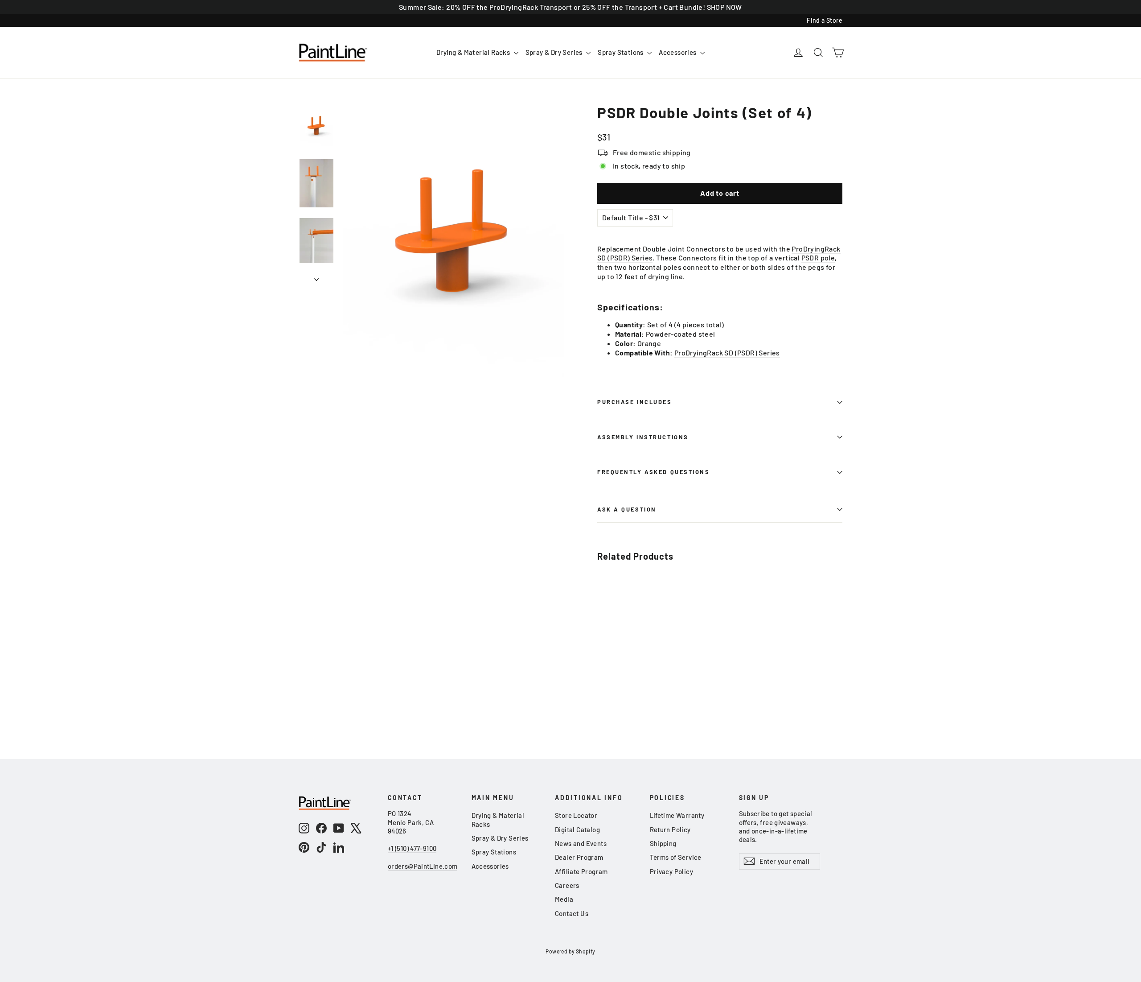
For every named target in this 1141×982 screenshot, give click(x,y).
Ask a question (627, 509)
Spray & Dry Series (554, 52)
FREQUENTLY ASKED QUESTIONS (653, 471)
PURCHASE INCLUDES (634, 401)
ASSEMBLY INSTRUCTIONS (643, 437)
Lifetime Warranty (677, 815)
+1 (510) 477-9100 (412, 848)
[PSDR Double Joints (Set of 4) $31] (617, 608)
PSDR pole (818, 257)
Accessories (678, 52)
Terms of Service (676, 857)
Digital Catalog (577, 829)
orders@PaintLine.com (422, 866)
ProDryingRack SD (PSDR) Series (727, 352)
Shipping (663, 843)
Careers (567, 885)
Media (564, 899)
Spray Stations (621, 52)
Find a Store (824, 20)
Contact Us (571, 913)
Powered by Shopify (570, 951)
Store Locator (576, 815)
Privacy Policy (672, 871)
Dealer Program (579, 857)
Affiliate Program (581, 871)
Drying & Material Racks (474, 52)
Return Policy (670, 829)
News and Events (581, 843)
